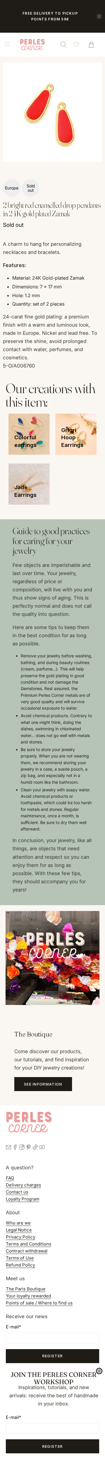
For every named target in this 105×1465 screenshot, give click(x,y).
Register (52, 1446)
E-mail (13, 1417)
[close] (99, 1371)
